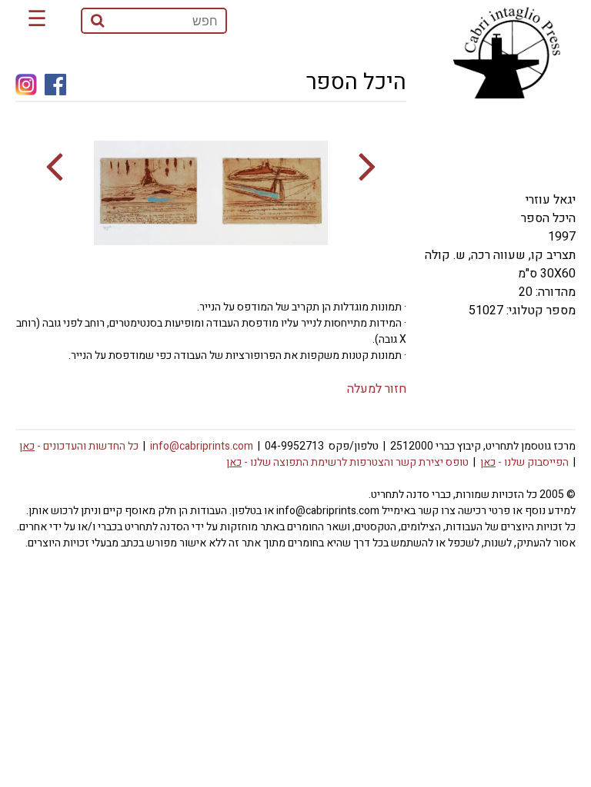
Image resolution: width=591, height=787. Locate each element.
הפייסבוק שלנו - (524, 462)
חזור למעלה (376, 389)
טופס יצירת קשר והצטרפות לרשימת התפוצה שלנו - (347, 462)
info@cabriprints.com (201, 446)
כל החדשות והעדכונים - (79, 446)
